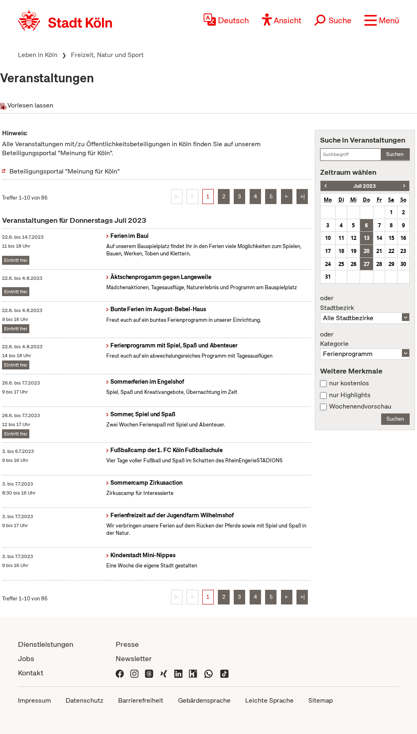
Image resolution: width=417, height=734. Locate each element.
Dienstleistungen (45, 644)
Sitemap (320, 700)
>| (302, 196)
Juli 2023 (364, 185)
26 (353, 264)
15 (391, 238)
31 (328, 276)
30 (403, 264)
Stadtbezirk (337, 303)
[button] (381, 20)
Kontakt (30, 672)
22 (391, 251)
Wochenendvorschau (360, 406)
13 (366, 238)
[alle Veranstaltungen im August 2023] (404, 186)
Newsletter (134, 658)
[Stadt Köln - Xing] (164, 673)
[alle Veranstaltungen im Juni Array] (325, 186)
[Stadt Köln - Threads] (149, 673)
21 (379, 251)
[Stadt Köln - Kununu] (193, 673)
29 (391, 264)
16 (403, 238)
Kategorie (334, 339)
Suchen (395, 154)
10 (328, 238)
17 (328, 251)
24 (328, 264)
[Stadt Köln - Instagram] (134, 673)
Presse (127, 644)
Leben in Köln (37, 55)
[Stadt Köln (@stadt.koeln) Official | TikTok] (224, 673)
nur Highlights (350, 395)
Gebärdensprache (204, 700)
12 (353, 238)
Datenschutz (84, 700)
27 (366, 264)
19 (353, 251)
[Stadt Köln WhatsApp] (208, 673)
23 (403, 251)
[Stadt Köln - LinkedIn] (178, 673)
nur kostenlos (349, 383)
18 (341, 251)
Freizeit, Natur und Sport (107, 55)
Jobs (26, 658)
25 (341, 264)
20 (366, 251)
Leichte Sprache (269, 700)
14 (379, 238)
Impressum (34, 700)
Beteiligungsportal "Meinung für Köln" (64, 171)
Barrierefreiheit (140, 700)
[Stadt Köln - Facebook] (120, 673)
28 (379, 264)
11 (341, 238)
